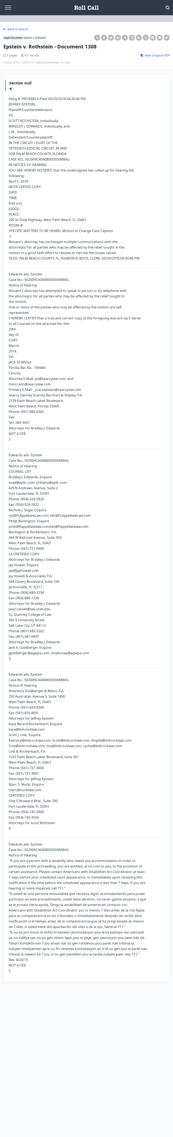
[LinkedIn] (139, 38)
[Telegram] (153, 38)
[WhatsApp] (146, 38)
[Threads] (125, 38)
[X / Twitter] (97, 38)
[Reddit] (111, 38)
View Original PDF (157, 55)
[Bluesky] (118, 38)
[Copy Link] (167, 38)
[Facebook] (104, 38)
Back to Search (17, 29)
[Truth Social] (132, 38)
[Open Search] (167, 7)
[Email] (160, 38)
